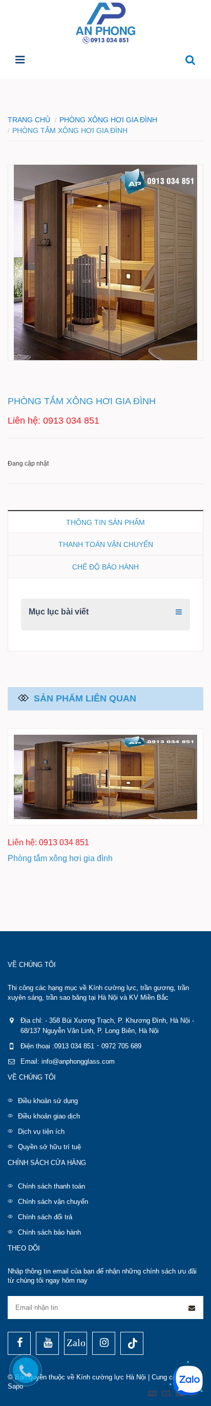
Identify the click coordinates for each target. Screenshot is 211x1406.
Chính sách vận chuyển (53, 1201)
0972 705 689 (121, 1046)
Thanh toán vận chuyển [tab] (105, 544)
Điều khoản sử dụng (48, 1101)
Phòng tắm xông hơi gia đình (60, 858)
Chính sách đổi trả (45, 1217)
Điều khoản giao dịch (49, 1116)
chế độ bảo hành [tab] (105, 567)
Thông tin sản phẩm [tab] (105, 522)
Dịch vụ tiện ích (41, 1131)
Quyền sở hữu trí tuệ (49, 1147)
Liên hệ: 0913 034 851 (53, 420)
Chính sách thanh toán (51, 1186)
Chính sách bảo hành (49, 1232)
